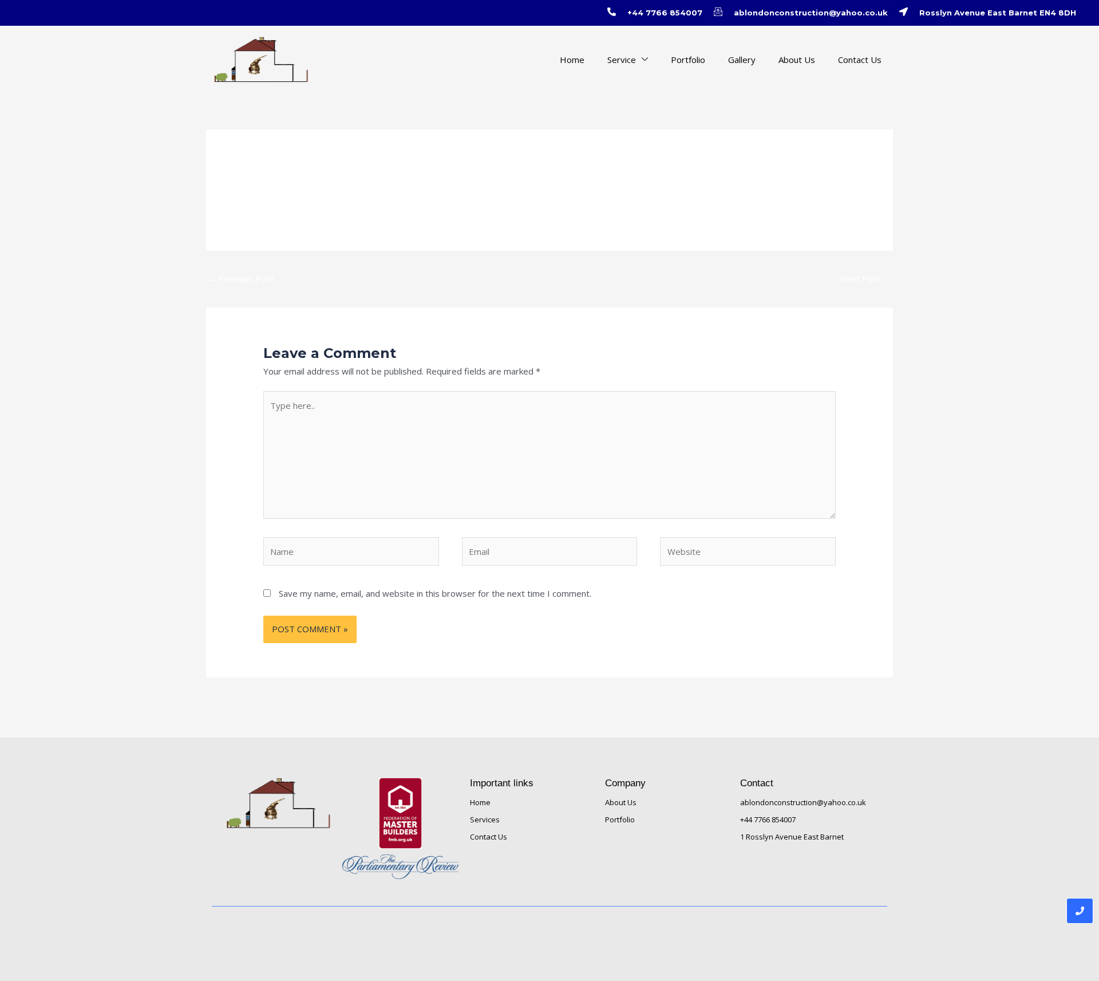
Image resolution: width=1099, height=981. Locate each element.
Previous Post (240, 278)
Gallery (742, 59)
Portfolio (688, 59)
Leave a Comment (299, 181)
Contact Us (859, 59)
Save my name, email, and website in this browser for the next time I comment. (435, 593)
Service (621, 59)
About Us (796, 59)
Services (485, 819)
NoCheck (360, 181)
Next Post (866, 278)
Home (572, 59)
